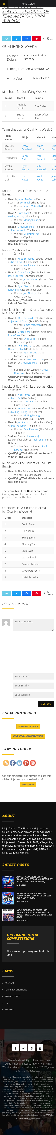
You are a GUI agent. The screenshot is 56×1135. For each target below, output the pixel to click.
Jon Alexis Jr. (26, 177)
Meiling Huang (16, 216)
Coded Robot (23, 1118)
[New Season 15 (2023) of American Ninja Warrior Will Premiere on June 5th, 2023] (8, 915)
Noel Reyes (39, 177)
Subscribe (28, 785)
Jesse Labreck (15, 276)
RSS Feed (9, 1009)
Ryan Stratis (25, 167)
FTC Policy (50, 1115)
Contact (9, 983)
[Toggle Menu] (4, 3)
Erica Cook (24, 213)
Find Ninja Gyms (28, 726)
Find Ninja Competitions (28, 736)
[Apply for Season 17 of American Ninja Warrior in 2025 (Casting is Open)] (8, 882)
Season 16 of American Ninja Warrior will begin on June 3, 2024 (33, 895)
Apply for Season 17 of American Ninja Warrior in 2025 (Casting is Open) (34, 879)
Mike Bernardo (41, 167)
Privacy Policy (12, 996)
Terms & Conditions (16, 989)
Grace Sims (24, 272)
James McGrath (41, 147)
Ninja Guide (28, 3)
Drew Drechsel (27, 147)
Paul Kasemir (41, 157)
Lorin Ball (25, 157)
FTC (6, 1002)
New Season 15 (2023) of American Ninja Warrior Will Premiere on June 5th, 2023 (34, 913)
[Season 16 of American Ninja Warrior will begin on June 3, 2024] (8, 898)
